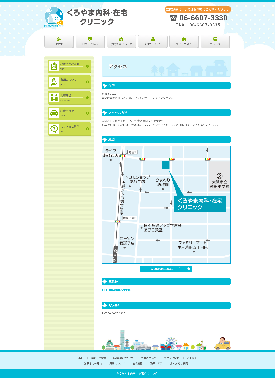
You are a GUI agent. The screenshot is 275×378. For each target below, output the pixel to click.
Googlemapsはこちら (166, 268)
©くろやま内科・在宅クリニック (137, 373)
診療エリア (156, 363)
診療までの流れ (93, 363)
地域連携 (137, 363)
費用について (117, 363)
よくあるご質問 (179, 363)
